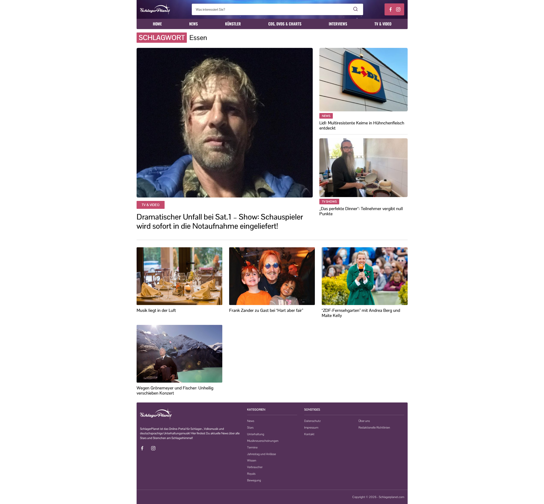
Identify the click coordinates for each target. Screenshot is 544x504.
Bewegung (254, 480)
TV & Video (382, 24)
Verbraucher (254, 467)
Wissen (251, 460)
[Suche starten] (355, 9)
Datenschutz (312, 421)
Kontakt (309, 434)
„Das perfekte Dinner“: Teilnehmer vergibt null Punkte (361, 211)
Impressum (311, 427)
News (193, 24)
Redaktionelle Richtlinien (374, 427)
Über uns (364, 421)
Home (157, 24)
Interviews (338, 24)
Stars (250, 427)
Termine (252, 447)
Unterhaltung (255, 434)
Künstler (233, 24)
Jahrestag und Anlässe (261, 454)
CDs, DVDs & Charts (284, 24)
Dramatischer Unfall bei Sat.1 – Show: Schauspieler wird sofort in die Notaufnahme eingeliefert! (220, 221)
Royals (251, 474)
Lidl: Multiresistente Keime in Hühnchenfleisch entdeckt (361, 125)
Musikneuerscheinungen (263, 441)
